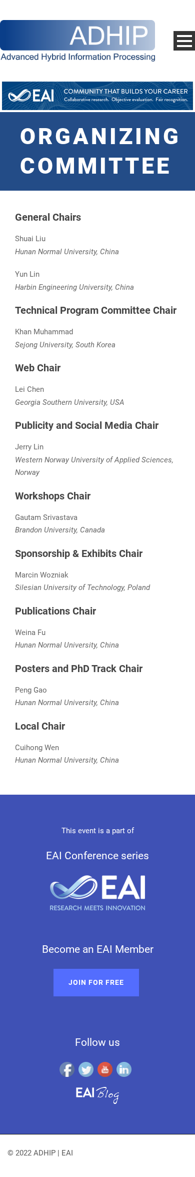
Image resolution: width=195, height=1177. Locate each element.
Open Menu (184, 41)
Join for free (96, 982)
